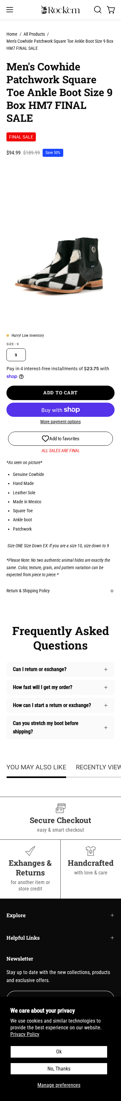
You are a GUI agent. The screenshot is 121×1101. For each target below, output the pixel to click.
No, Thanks (58, 1069)
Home (11, 34)
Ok (59, 1052)
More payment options (60, 421)
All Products (34, 34)
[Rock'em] (60, 9)
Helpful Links (23, 937)
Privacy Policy (24, 1034)
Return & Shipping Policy (28, 591)
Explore (15, 915)
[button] (97, 9)
